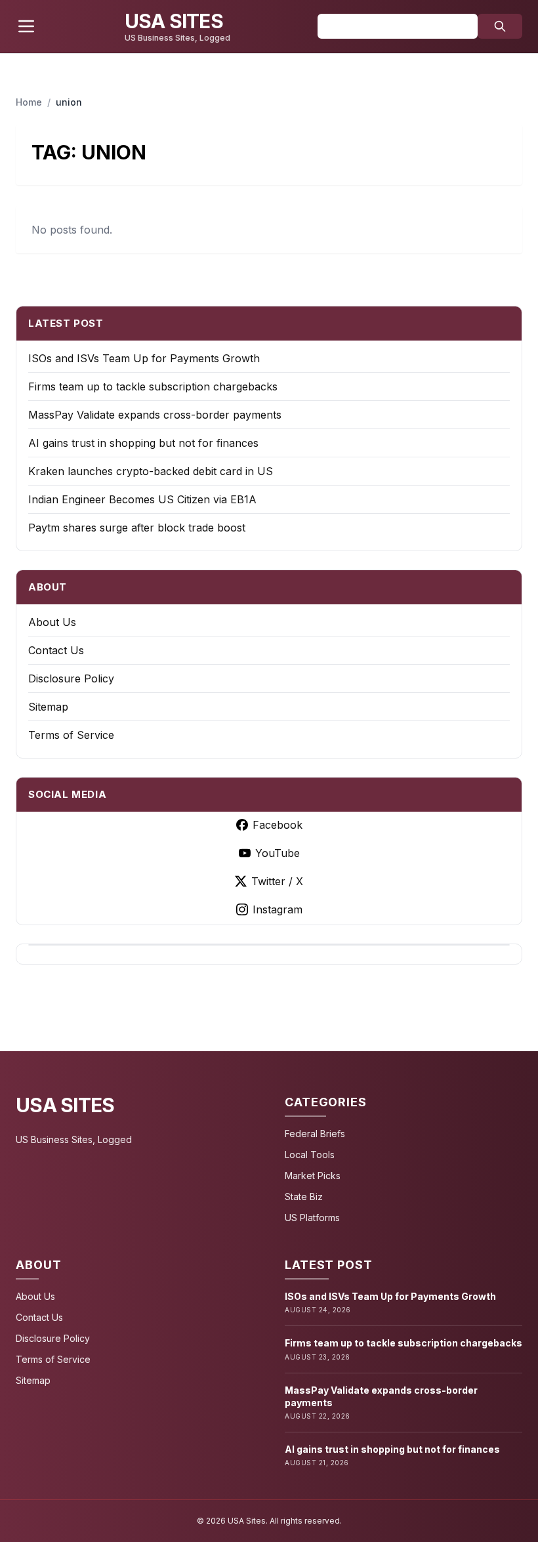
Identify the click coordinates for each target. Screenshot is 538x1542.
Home (29, 102)
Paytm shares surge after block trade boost (136, 527)
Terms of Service (71, 734)
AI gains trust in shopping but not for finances (143, 442)
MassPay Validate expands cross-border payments (154, 414)
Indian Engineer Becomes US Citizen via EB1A (142, 499)
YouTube (277, 853)
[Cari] (500, 26)
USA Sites (65, 1105)
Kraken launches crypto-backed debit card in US (150, 471)
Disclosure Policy (71, 678)
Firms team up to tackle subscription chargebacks (153, 386)
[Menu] (26, 26)
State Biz (304, 1196)
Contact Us (56, 650)
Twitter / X (277, 881)
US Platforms (312, 1217)
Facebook (277, 824)
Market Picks (313, 1175)
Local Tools (310, 1154)
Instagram (277, 909)
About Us (52, 622)
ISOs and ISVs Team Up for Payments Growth (144, 358)
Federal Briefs (315, 1133)
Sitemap (48, 706)
